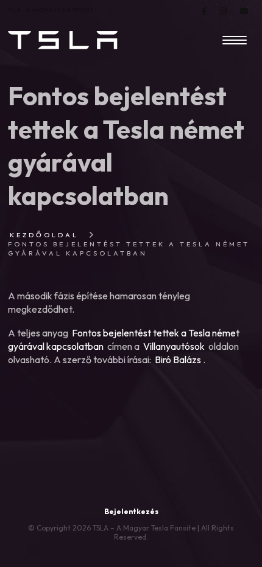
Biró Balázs (178, 359)
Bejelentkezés (131, 511)
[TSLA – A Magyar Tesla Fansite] (63, 40)
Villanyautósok (174, 346)
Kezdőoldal (44, 235)
